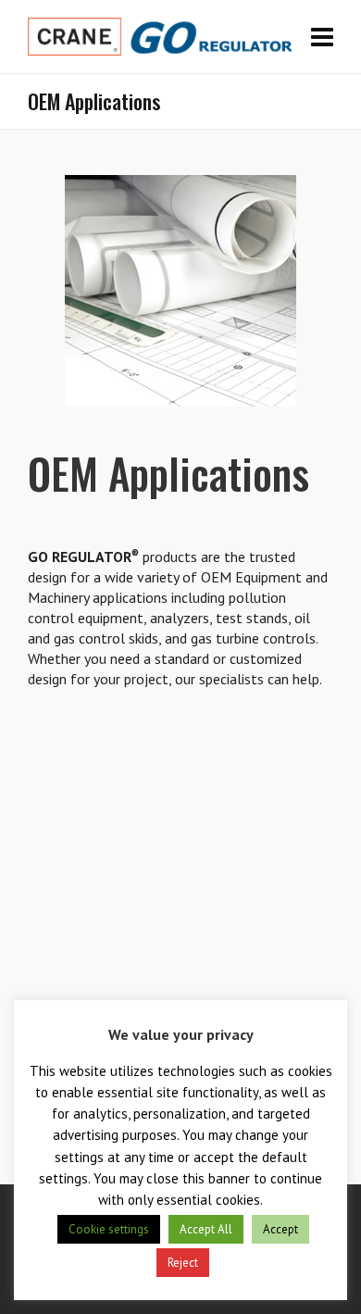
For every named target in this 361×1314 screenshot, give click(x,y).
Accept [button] (280, 1229)
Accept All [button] (206, 1229)
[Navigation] (322, 37)
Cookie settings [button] (108, 1229)
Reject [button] (183, 1262)
